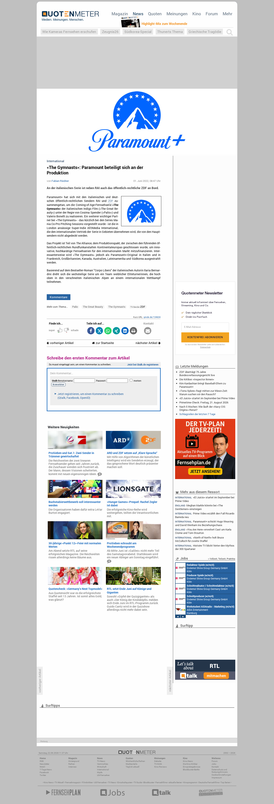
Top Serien (225, 782)
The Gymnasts (116, 306)
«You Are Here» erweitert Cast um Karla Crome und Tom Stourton (203, 531)
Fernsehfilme (161, 782)
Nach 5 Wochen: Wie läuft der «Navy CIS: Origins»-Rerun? (202, 408)
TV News (112, 782)
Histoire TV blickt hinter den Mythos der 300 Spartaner (204, 547)
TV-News (101, 761)
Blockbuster (148, 782)
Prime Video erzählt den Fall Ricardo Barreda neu (204, 515)
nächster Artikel (147, 343)
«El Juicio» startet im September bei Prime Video (207, 398)
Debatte (157, 761)
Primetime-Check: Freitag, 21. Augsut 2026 (203, 402)
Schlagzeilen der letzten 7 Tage (197, 414)
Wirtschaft (101, 766)
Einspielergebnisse (191, 766)
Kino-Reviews (160, 766)
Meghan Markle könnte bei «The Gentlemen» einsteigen (199, 507)
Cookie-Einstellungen (221, 774)
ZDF (110, 201)
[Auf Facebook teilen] (90, 331)
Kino (196, 13)
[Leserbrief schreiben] (147, 331)
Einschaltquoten (124, 782)
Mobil (42, 766)
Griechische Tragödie (205, 31)
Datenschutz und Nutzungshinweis (220, 770)
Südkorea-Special (137, 31)
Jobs (214, 764)
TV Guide (138, 782)
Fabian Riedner (60, 180)
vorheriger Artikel (61, 343)
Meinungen (177, 13)
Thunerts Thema (170, 31)
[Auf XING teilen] (116, 331)
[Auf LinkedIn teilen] (125, 331)
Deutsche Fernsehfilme (209, 782)
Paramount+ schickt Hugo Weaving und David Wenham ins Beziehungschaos (204, 523)
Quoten (155, 13)
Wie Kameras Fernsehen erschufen (69, 31)
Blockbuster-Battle (191, 769)
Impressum (217, 777)
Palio (75, 306)
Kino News (48, 782)
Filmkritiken (87, 782)
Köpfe (99, 772)
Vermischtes (102, 764)
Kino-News (188, 761)
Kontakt (215, 766)
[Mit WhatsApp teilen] (108, 331)
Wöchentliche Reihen (135, 761)
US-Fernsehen (103, 775)
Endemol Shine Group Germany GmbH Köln (207, 568)
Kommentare (58, 297)
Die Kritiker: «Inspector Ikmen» (196, 379)
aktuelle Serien (175, 782)
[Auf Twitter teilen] (99, 331)
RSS (42, 761)
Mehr (227, 13)
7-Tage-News (46, 769)
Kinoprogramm (190, 782)
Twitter (43, 775)
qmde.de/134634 (152, 317)
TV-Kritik (158, 764)
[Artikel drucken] (133, 331)
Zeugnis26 (110, 31)
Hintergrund (73, 761)
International (103, 769)
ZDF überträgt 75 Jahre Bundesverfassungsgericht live (197, 373)
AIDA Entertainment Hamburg (210, 610)
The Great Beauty (93, 306)
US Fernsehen (100, 782)
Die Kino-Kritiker (190, 764)
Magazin (120, 13)
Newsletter (44, 764)
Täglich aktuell (132, 766)
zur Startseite (104, 343)
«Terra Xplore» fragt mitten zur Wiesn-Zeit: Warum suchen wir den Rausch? (203, 392)
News (138, 13)
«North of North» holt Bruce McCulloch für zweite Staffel (199, 539)
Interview (72, 766)
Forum (212, 13)
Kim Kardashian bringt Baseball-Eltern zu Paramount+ (202, 385)
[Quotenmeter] (70, 16)
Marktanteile (131, 764)
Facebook (44, 772)
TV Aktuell (59, 782)
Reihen (71, 764)
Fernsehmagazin (73, 782)
